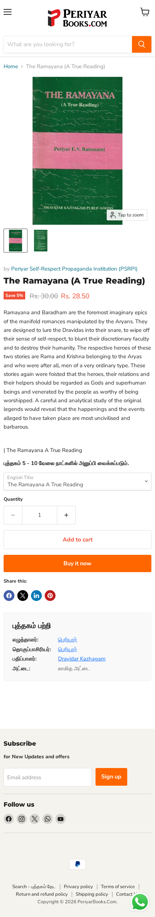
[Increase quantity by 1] (66, 515)
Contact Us (127, 894)
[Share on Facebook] (9, 595)
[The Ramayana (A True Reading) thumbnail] (40, 240)
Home (11, 66)
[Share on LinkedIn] (36, 595)
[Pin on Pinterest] (50, 595)
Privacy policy (78, 886)
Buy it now (77, 563)
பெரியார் (67, 639)
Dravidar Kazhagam (82, 658)
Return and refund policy (42, 894)
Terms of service (118, 886)
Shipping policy (92, 894)
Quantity (13, 499)
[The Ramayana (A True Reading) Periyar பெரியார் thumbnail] (15, 240)
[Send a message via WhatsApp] (140, 902)
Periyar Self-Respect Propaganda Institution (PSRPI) (74, 268)
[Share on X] (22, 595)
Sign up (111, 777)
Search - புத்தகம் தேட (34, 886)
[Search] (141, 44)
